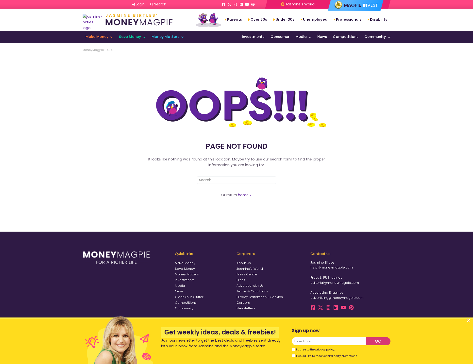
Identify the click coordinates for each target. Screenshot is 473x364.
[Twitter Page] (229, 4)
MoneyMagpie (93, 50)
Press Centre (246, 274)
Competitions (345, 36)
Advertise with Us (250, 286)
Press (240, 280)
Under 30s (285, 19)
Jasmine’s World (249, 269)
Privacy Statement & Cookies (259, 297)
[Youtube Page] (247, 4)
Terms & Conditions (252, 291)
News (322, 36)
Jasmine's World (299, 4)
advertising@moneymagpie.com (337, 298)
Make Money (96, 36)
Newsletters (245, 308)
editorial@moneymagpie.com (334, 283)
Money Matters (165, 36)
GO (378, 341)
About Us (243, 263)
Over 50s (259, 19)
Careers (243, 303)
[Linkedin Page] (241, 4)
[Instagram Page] (235, 4)
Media (301, 36)
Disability (379, 19)
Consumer (279, 36)
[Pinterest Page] (253, 4)
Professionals (348, 19)
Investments (253, 36)
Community (375, 36)
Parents (234, 19)
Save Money (130, 36)
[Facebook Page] (223, 4)
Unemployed (315, 19)
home (244, 194)
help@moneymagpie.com (331, 267)
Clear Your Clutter (189, 297)
